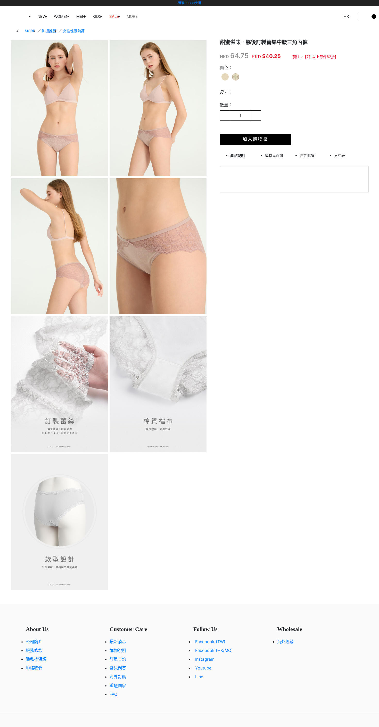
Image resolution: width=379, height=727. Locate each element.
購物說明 (118, 650)
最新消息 (118, 641)
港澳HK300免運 (189, 3)
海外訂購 (118, 676)
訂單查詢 (118, 659)
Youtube (203, 668)
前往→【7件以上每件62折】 (315, 56)
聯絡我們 (34, 668)
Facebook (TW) (210, 641)
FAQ (113, 694)
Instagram (205, 659)
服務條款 (34, 650)
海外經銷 (285, 641)
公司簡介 (34, 641)
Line (199, 676)
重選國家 (118, 685)
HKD (224, 56)
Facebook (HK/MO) (214, 650)
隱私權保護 (36, 659)
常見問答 (118, 668)
